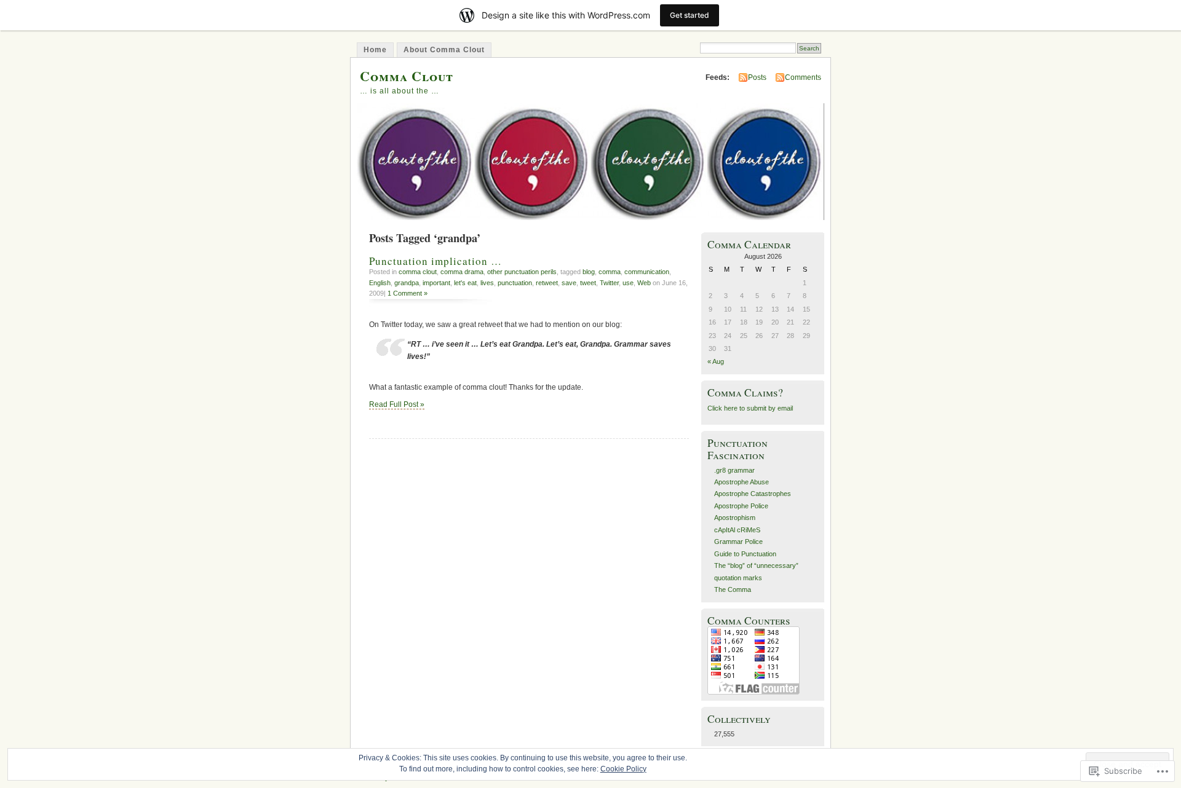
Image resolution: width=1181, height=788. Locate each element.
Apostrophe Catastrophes (752, 493)
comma (609, 271)
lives (487, 282)
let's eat (465, 282)
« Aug (715, 361)
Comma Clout (406, 75)
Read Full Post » (396, 404)
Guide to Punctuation (745, 554)
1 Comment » (407, 293)
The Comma (732, 589)
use (628, 282)
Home (375, 49)
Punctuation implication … (435, 261)
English (380, 282)
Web (644, 282)
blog (589, 271)
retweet (547, 282)
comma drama (461, 271)
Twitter (609, 282)
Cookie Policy (623, 769)
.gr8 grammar (734, 470)
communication (646, 271)
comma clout (418, 271)
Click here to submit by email (750, 408)
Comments (803, 77)
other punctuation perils (522, 271)
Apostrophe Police (741, 506)
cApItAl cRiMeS (737, 530)
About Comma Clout (444, 49)
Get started (689, 15)
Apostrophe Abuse (741, 482)
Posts (757, 77)
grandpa (406, 282)
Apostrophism (734, 517)
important (436, 282)
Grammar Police (738, 541)
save (569, 282)
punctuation (515, 282)
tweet (588, 282)
